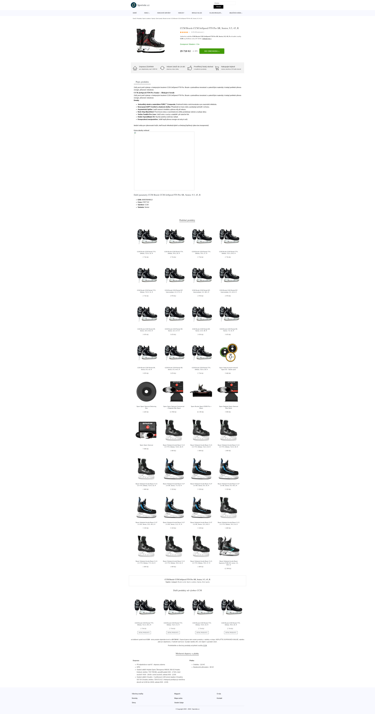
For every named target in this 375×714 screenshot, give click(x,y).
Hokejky (181, 13)
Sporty (153, 18)
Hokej (146, 13)
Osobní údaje (179, 702)
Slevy (134, 702)
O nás (219, 694)
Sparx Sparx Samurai (146, 445)
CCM (181, 38)
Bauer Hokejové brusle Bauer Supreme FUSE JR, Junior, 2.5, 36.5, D (228, 563)
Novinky (135, 698)
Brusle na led (197, 13)
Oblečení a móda (235, 13)
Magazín (177, 694)
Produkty (139, 18)
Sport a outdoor (146, 18)
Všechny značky (137, 694)
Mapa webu (178, 698)
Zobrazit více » (207, 38)
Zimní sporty (159, 18)
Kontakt (219, 698)
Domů (135, 13)
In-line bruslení (215, 13)
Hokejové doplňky (164, 13)
